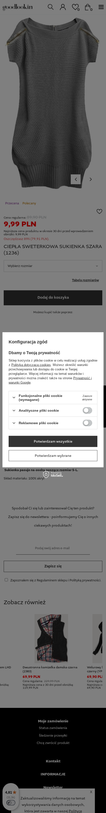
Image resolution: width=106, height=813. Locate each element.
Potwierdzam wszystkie (53, 441)
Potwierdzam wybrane (53, 455)
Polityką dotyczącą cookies (31, 364)
